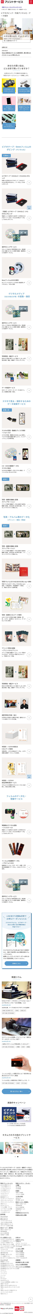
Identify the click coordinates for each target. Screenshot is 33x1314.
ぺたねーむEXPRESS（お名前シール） (10, 1282)
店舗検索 (18, 1260)
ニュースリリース (18, 1303)
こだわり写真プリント (6, 1187)
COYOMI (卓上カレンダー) (7, 1263)
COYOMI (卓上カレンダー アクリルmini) (10, 1268)
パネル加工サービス (5, 1212)
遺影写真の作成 (4, 1252)
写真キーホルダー (5, 1283)
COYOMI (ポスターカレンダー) (8, 1267)
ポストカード (4, 1219)
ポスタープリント (5, 1205)
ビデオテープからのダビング (7, 1239)
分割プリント (4, 1203)
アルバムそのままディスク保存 (8, 1246)
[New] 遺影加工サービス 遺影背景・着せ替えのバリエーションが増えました (16, 54)
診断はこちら (16, 963)
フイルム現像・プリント (6, 1207)
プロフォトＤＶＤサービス (7, 1251)
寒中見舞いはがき (20, 1200)
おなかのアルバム (5, 1280)
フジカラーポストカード (6, 1220)
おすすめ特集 (19, 1246)
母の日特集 (18, 1187)
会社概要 (27, 1303)
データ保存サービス (5, 1237)
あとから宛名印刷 (5, 1233)
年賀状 (17, 1191)
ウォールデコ (4, 1272)
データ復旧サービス (5, 1256)
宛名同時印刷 (4, 1231)
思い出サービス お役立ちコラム (8, 1258)
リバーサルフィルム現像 (6, 1208)
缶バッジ (3, 1277)
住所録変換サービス (20, 1209)
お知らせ (18, 1237)
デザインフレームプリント (7, 1200)
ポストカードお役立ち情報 (7, 1225)
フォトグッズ (4, 1260)
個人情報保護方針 (6, 1303)
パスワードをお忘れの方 (21, 1258)
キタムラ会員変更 (20, 1254)
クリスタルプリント (5, 1192)
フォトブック (4, 1216)
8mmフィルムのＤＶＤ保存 (7, 1247)
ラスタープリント (5, 1193)
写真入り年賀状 (19, 1192)
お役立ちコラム (20, 1239)
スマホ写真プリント (5, 1190)
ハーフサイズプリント (6, 1188)
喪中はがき (18, 1198)
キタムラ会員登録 (20, 1252)
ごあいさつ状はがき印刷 (6, 1222)
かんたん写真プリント (6, 1185)
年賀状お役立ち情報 (21, 1215)
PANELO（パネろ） (5, 1261)
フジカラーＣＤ (4, 1249)
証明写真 (2, 1214)
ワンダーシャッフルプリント (7, 1198)
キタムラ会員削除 (20, 1256)
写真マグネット (4, 1293)
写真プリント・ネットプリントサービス (12, 7)
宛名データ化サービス (6, 1229)
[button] (15, 1156)
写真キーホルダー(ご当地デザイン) (9, 1290)
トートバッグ (4, 1273)
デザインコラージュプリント (7, 1202)
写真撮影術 (18, 1241)
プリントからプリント (6, 1210)
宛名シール (18, 1210)
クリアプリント (4, 1195)
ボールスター (4, 1278)
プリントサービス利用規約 (23, 1267)
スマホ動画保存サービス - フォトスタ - (10, 1241)
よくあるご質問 (20, 1248)
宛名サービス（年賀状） (22, 1202)
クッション (3, 1275)
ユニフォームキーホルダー (7, 1292)
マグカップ (3, 1270)
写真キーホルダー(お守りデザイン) (9, 1285)
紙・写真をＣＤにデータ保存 (7, 1244)
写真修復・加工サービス (6, 1254)
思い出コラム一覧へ (16, 1091)
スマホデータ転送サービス (7, 1242)
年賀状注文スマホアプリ (22, 1212)
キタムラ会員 (19, 1251)
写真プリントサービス (6, 1183)
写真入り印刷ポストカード (7, 1224)
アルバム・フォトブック (21, 1243)
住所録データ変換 (5, 1234)
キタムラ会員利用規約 (22, 1264)
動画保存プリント (5, 1197)
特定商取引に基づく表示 (22, 1262)
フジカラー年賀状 (20, 1194)
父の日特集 (18, 1188)
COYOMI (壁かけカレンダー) (7, 1265)
